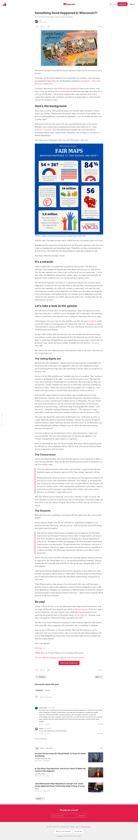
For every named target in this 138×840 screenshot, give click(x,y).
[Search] (111, 4)
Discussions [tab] (49, 748)
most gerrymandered (70, 88)
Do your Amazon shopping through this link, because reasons (59, 657)
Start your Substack (64, 831)
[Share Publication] (115, 4)
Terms (78, 827)
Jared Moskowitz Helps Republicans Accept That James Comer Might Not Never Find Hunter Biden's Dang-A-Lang (60, 785)
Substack (60, 836)
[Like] (37, 26)
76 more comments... (41, 739)
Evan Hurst (46, 760)
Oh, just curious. (40, 774)
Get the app (78, 831)
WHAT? (37, 789)
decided (91, 321)
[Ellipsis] (102, 707)
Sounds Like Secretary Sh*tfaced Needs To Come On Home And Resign (60, 754)
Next (97, 677)
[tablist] (43, 690)
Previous (42, 677)
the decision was (80, 615)
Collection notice (86, 827)
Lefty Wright (43, 708)
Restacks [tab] (47, 690)
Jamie (43, 653)
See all (38, 799)
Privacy (72, 827)
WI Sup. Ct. (40, 648)
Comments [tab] (39, 690)
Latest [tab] (42, 748)
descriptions (83, 609)
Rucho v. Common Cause (47, 129)
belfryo (41, 728)
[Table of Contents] (2, 420)
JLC (40, 20)
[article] (69, 758)
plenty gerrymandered (63, 91)
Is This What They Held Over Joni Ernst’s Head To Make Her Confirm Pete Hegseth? (60, 770)
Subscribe (122, 4)
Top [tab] (37, 748)
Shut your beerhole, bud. (43, 758)
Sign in (132, 4)
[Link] (32, 106)
